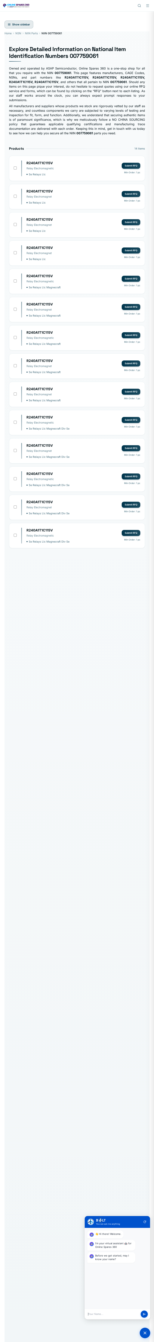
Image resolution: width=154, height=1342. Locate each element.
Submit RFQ (131, 165)
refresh (145, 1222)
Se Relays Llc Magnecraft (45, 287)
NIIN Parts (31, 33)
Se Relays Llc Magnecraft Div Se (49, 428)
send (144, 1314)
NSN (18, 33)
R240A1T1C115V (39, 163)
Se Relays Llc (37, 174)
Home (8, 33)
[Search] (139, 5)
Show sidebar (21, 24)
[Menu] (147, 5)
